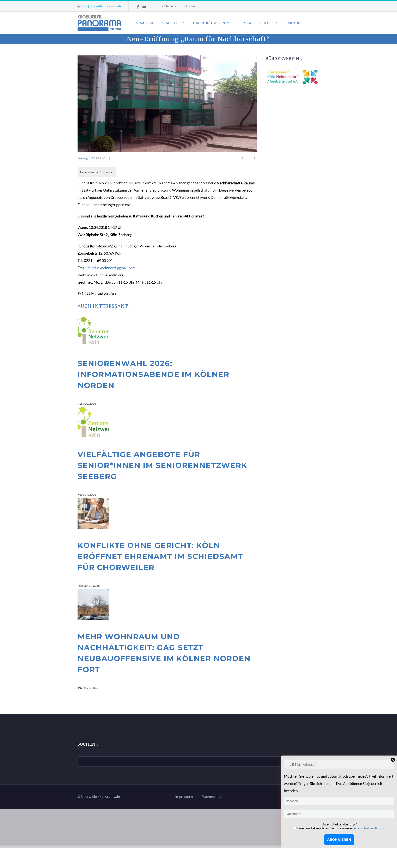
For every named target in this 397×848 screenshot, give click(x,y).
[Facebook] (138, 7)
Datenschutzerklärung (368, 828)
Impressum (184, 797)
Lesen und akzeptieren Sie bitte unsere (340, 828)
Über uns (170, 6)
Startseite (145, 23)
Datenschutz (212, 797)
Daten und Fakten (209, 23)
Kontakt (191, 6)
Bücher (267, 23)
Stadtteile (171, 23)
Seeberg (83, 158)
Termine (245, 23)
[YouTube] (144, 7)
